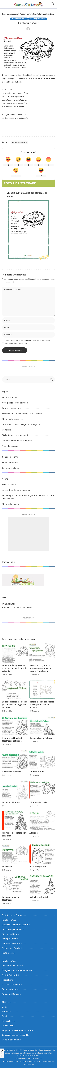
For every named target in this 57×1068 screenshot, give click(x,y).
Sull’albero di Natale (39, 897)
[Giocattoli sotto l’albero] (42, 725)
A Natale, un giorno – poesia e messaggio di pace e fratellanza (40, 668)
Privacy (1, 1054)
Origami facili (8, 604)
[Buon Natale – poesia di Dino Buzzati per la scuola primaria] (15, 653)
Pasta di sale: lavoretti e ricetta (17, 607)
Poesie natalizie (20, 142)
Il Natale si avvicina (38, 802)
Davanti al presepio (11, 771)
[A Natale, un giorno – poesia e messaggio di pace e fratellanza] (42, 653)
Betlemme (7, 866)
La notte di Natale (11, 802)
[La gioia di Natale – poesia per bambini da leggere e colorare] (15, 689)
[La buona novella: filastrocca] (15, 884)
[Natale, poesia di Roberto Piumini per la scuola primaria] (42, 689)
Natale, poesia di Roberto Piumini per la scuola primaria (41, 705)
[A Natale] (42, 820)
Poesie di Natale (19, 19)
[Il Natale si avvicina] (42, 789)
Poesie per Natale (37, 19)
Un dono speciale (37, 866)
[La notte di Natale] (15, 789)
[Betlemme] (15, 854)
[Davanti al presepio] (15, 759)
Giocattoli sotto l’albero (40, 738)
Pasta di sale (8, 562)
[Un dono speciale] (42, 854)
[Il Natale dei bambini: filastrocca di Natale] (15, 725)
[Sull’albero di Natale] (42, 884)
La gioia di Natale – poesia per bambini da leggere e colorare (14, 705)
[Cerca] (52, 4)
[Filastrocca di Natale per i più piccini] (15, 820)
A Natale (33, 833)
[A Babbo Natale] (42, 759)
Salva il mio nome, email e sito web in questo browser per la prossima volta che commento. (27, 341)
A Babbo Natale (37, 771)
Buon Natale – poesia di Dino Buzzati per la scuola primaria (14, 668)
